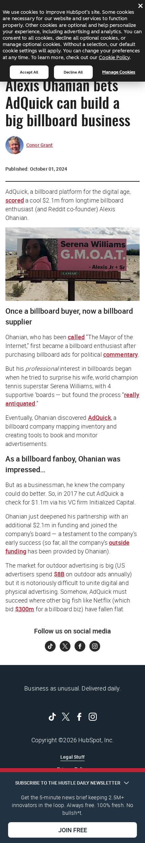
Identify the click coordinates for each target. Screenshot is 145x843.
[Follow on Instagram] (94, 646)
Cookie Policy (114, 57)
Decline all (73, 72)
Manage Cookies (118, 72)
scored (14, 200)
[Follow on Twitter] (65, 646)
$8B (59, 574)
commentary (120, 354)
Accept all (29, 72)
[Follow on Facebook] (80, 646)
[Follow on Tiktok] (50, 646)
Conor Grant (39, 145)
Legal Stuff (72, 757)
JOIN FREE (72, 830)
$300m (24, 609)
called (76, 337)
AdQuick (99, 417)
